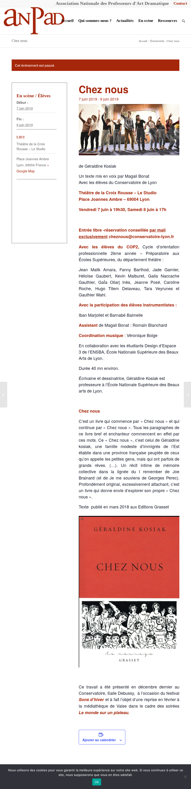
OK (97, 782)
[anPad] (34, 20)
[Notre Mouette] (187, 394)
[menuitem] (179, 3)
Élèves (44, 95)
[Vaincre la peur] (3, 394)
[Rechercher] (183, 20)
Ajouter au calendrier (99, 739)
